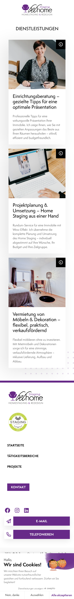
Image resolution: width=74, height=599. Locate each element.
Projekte (14, 466)
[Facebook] (7, 510)
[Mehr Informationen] (60, 44)
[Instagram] (17, 510)
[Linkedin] (26, 510)
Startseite (15, 445)
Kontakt (18, 487)
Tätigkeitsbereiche (23, 456)
